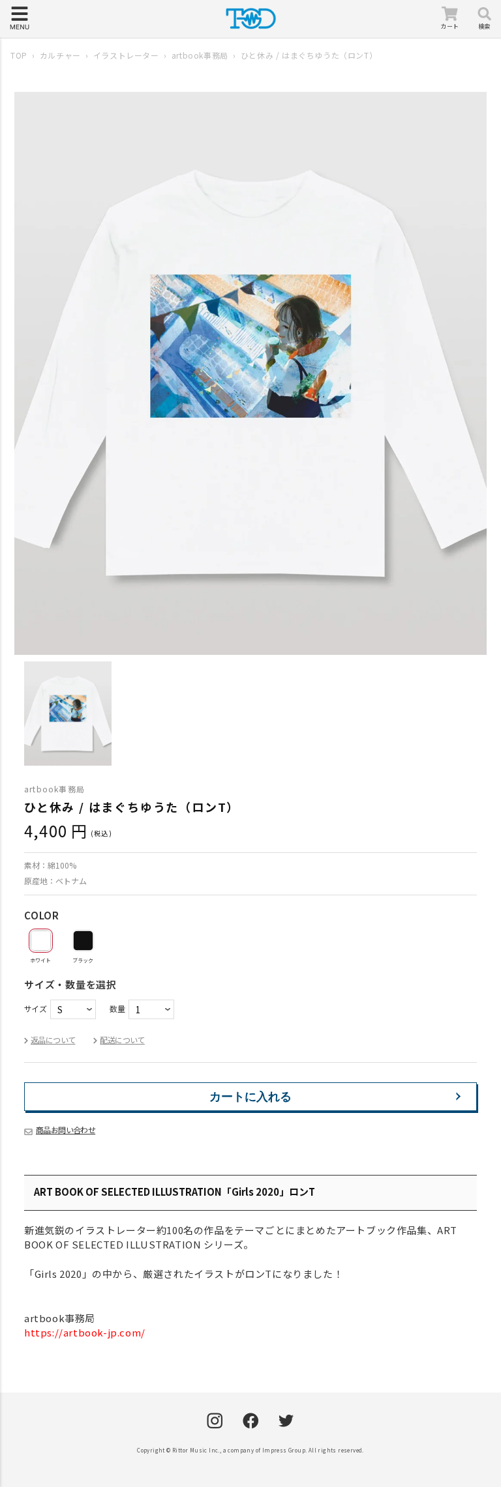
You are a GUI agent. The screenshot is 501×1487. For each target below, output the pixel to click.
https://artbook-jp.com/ (84, 1332)
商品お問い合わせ (65, 1129)
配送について (122, 1039)
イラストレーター (126, 55)
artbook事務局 (200, 55)
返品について (53, 1039)
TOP (18, 55)
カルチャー (60, 55)
